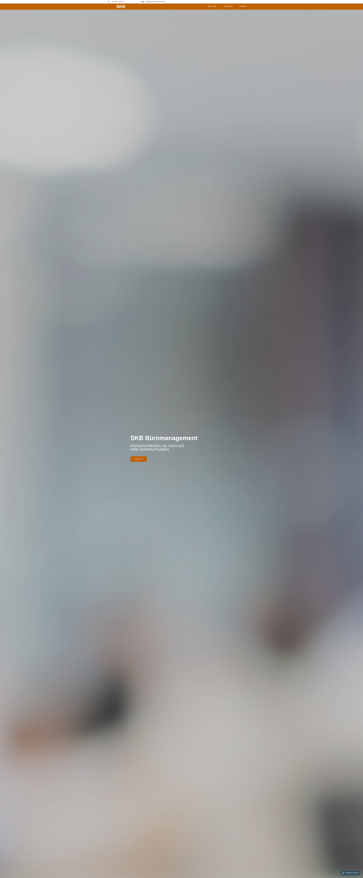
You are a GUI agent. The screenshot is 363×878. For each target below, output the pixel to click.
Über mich (211, 6)
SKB (120, 6)
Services (227, 6)
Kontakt (243, 6)
